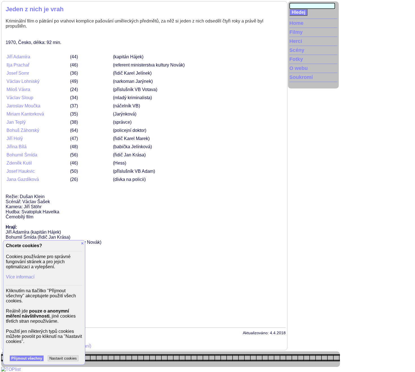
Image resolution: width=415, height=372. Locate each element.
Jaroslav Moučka (23, 105)
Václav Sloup (19, 97)
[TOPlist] (11, 369)
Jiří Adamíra (18, 56)
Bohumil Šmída (21, 154)
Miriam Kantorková (25, 114)
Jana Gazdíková (22, 179)
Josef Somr (17, 73)
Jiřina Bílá (16, 146)
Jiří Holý (14, 138)
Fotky (296, 59)
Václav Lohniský (23, 81)
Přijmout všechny (26, 358)
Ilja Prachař (17, 65)
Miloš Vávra (18, 89)
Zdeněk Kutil (19, 163)
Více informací (20, 276)
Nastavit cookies (63, 358)
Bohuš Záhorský (22, 130)
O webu (298, 68)
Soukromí (301, 77)
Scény (296, 50)
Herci (295, 41)
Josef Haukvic (20, 171)
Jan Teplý (16, 122)
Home (296, 23)
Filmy (296, 32)
